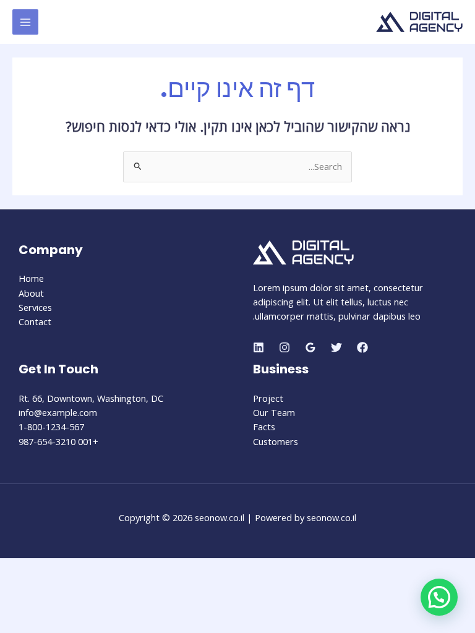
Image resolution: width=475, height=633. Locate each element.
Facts (264, 426)
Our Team (274, 412)
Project (268, 398)
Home (31, 278)
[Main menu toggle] (25, 22)
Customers (275, 441)
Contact (35, 321)
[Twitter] (336, 347)
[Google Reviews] (310, 347)
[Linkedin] (258, 347)
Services (35, 307)
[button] (439, 597)
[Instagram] (284, 347)
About (31, 293)
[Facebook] (362, 347)
